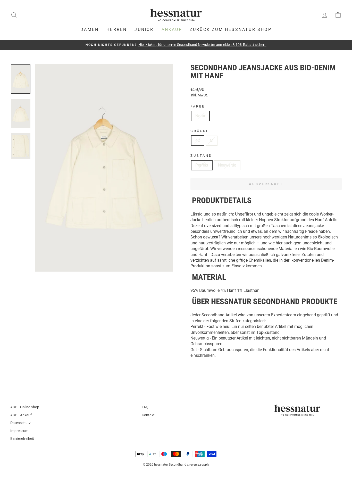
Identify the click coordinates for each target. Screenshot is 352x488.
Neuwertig (227, 165)
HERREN (116, 29)
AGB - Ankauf (21, 415)
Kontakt (148, 415)
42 (197, 140)
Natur (200, 115)
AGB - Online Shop (24, 407)
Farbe (197, 106)
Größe (199, 131)
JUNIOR (144, 29)
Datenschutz (20, 423)
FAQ (145, 407)
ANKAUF (172, 29)
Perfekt (201, 165)
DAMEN (89, 29)
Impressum (19, 431)
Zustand (201, 156)
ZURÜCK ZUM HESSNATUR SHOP (231, 29)
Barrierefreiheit (22, 438)
